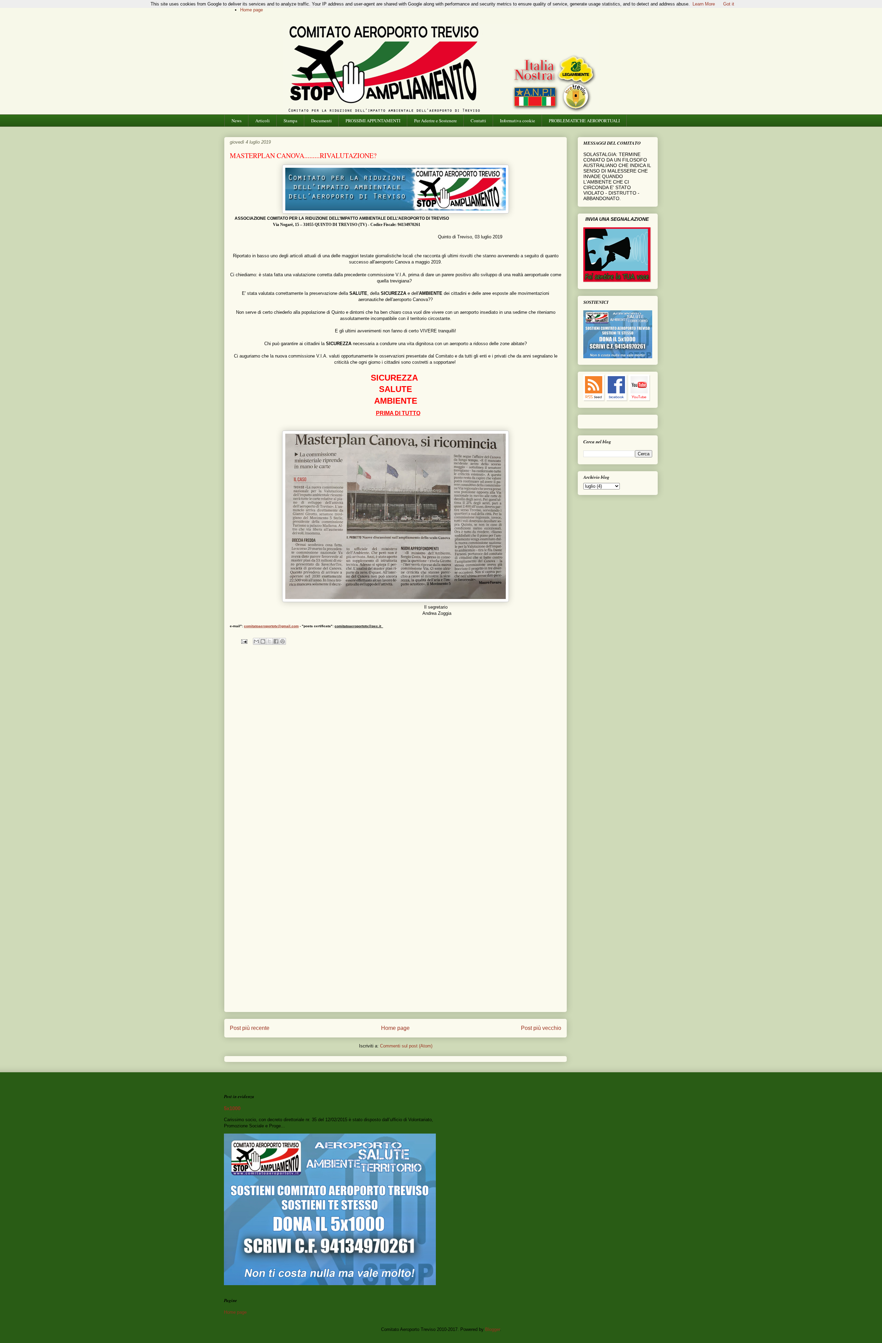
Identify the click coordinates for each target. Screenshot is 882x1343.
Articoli (262, 120)
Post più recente (249, 1028)
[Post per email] (244, 641)
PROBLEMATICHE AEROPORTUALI (584, 120)
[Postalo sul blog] (262, 641)
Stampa (290, 120)
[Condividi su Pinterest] (282, 641)
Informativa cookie (517, 120)
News (237, 120)
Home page (251, 9)
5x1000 (232, 1108)
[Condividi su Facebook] (276, 641)
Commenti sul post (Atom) (406, 1045)
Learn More (704, 4)
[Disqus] (395, 742)
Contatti (478, 120)
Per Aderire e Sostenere (435, 120)
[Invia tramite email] (256, 641)
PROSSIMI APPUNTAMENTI (373, 120)
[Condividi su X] (269, 641)
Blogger (492, 1329)
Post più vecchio (541, 1028)
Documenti (321, 120)
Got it (728, 4)
